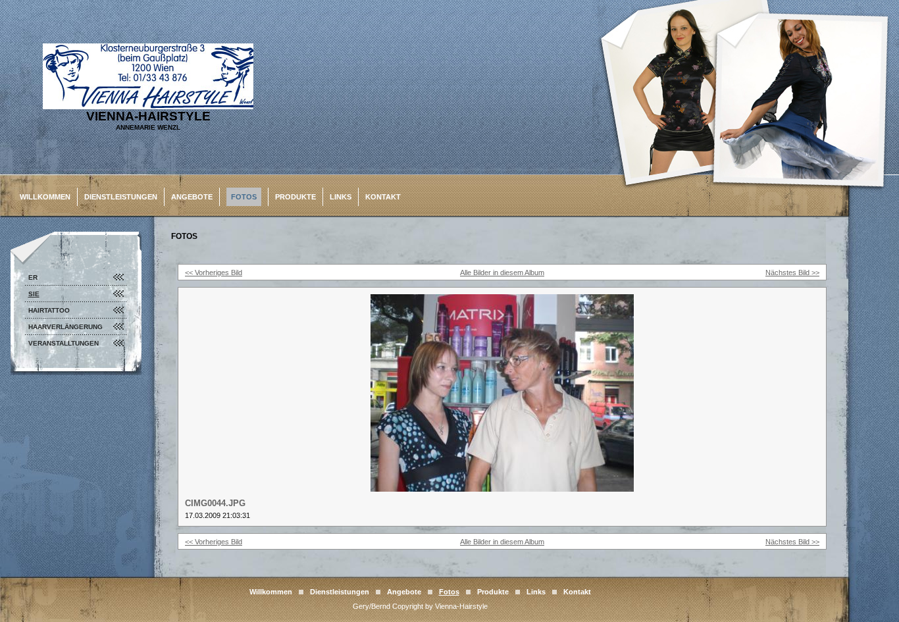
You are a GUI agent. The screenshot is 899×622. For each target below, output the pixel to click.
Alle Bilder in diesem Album (502, 272)
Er (33, 277)
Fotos (244, 197)
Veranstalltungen (63, 343)
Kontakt (383, 197)
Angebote (192, 197)
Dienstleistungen (120, 197)
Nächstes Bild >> (792, 272)
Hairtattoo (49, 310)
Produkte (295, 197)
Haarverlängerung (65, 326)
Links (340, 197)
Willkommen (45, 197)
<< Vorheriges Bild (213, 272)
